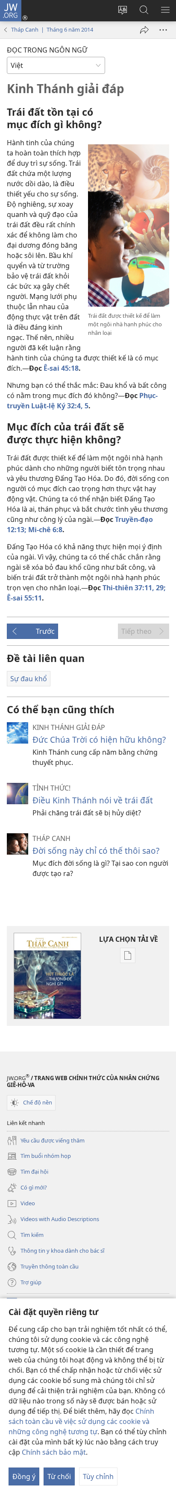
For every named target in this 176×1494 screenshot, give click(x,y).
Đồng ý (23, 1476)
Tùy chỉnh (98, 1476)
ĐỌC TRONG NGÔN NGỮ (47, 50)
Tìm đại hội (27, 1172)
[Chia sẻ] (144, 29)
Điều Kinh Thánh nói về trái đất (92, 800)
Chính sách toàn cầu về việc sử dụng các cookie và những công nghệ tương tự (81, 1421)
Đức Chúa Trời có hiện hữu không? (99, 739)
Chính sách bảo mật (54, 1452)
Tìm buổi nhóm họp (39, 1156)
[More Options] (163, 29)
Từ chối (59, 1476)
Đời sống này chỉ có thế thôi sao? (95, 850)
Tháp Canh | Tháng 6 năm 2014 (52, 29)
